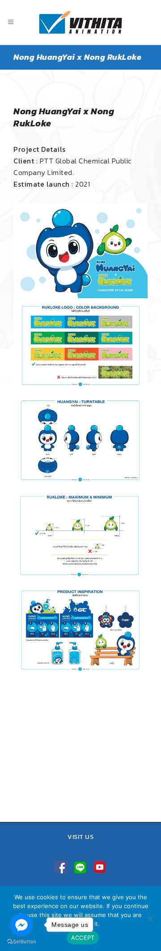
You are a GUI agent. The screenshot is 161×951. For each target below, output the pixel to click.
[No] (149, 918)
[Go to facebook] (21, 924)
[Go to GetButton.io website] (21, 942)
